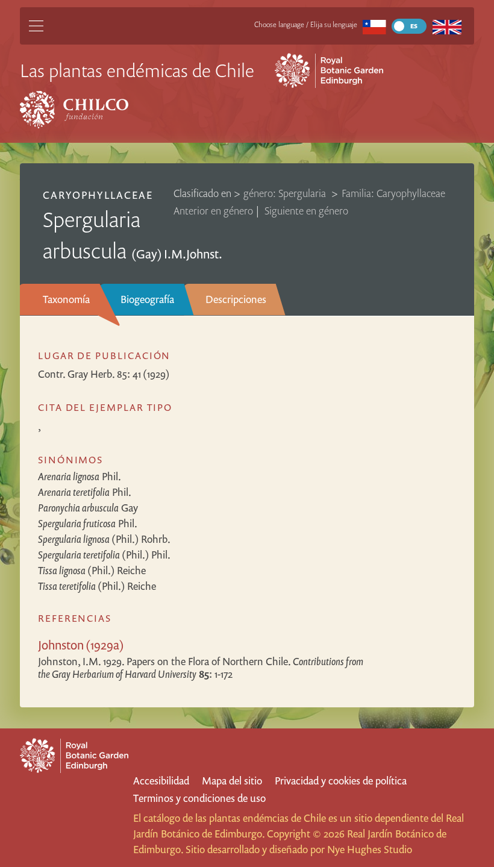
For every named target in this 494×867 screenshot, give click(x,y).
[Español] (374, 26)
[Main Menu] (36, 25)
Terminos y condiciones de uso (199, 798)
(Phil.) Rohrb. (104, 539)
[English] (447, 26)
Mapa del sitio (232, 780)
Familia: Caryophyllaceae (393, 193)
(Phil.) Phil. (104, 555)
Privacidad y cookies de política (341, 780)
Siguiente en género (306, 211)
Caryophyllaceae (98, 195)
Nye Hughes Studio (369, 849)
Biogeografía (147, 299)
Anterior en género (213, 211)
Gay (88, 508)
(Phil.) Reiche (92, 570)
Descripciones (235, 299)
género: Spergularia (285, 193)
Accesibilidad (161, 780)
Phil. (79, 476)
